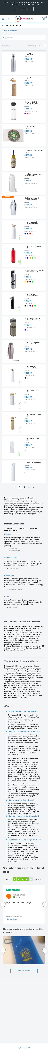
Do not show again (24, 9)
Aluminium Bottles (15, 590)
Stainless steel (14, 568)
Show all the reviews (23, 971)
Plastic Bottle (13, 549)
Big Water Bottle (15, 551)
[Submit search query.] (4, 37)
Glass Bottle (13, 607)
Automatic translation (14, 916)
